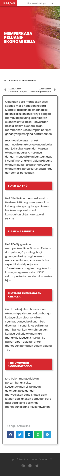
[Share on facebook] (10, 434)
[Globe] (23, 466)
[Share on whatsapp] (38, 434)
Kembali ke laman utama (22, 80)
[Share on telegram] (47, 434)
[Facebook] (30, 466)
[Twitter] (37, 466)
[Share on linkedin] (29, 434)
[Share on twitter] (20, 434)
